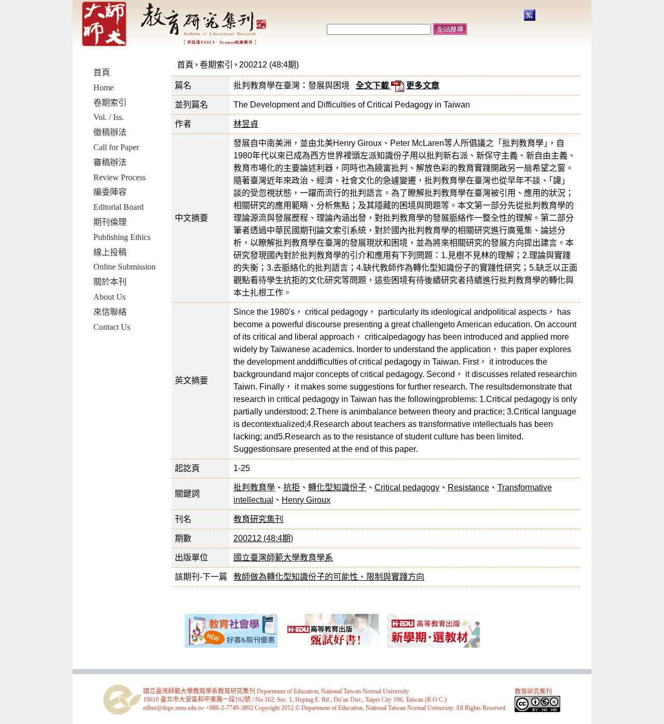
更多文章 (422, 85)
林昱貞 (245, 123)
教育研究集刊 (258, 519)
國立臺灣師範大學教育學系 (283, 557)
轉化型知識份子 (337, 487)
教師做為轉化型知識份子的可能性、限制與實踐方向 (328, 576)
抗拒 (291, 487)
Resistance (468, 487)
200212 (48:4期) (269, 64)
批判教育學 (254, 487)
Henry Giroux (306, 499)
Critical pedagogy (407, 487)
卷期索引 (216, 64)
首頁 (185, 64)
